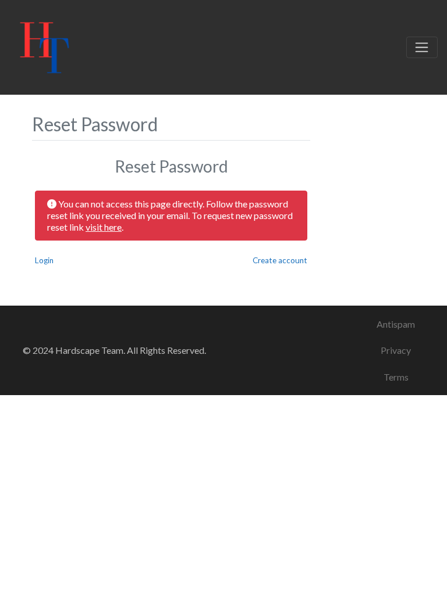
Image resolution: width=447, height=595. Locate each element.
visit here (104, 226)
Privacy (396, 350)
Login (44, 260)
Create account (280, 260)
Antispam (396, 323)
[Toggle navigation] (422, 48)
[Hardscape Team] (44, 45)
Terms (396, 376)
